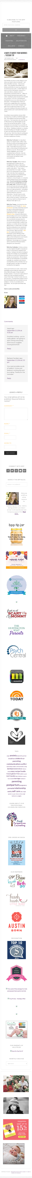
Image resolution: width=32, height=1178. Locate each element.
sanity (9, 791)
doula (9, 771)
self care (16, 791)
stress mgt (22, 794)
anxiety (13, 755)
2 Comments (21, 59)
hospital (25, 773)
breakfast (11, 758)
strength (13, 794)
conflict (23, 764)
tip (16, 796)
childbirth (18, 758)
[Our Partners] (16, 881)
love (9, 778)
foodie (23, 771)
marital (11, 778)
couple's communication (18, 766)
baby (18, 756)
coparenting (9, 766)
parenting (17, 781)
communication (13, 764)
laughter (25, 776)
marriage (17, 778)
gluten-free (15, 774)
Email (7, 433)
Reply (9, 348)
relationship (20, 788)
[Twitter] (12, 470)
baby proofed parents (16, 10)
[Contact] (20, 470)
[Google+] (24, 470)
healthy (21, 774)
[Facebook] (8, 470)
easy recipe (15, 771)
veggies (19, 796)
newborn (22, 778)
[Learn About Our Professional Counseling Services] (16, 820)
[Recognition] (16, 950)
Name (7, 424)
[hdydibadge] (16, 1051)
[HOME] (6, 35)
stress (17, 794)
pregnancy (23, 785)
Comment (8, 406)
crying (25, 766)
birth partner (23, 756)
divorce (24, 769)
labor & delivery (19, 776)
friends (8, 774)
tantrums (14, 796)
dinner (20, 769)
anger (8, 756)
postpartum (12, 784)
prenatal (11, 788)
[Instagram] (16, 470)
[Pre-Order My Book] (16, 852)
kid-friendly (11, 776)
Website (7, 443)
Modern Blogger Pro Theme (18, 1171)
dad (8, 769)
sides (21, 791)
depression (14, 769)
